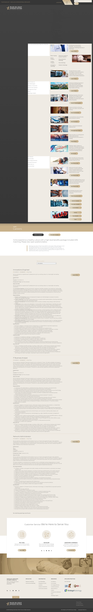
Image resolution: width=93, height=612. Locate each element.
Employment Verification (56, 591)
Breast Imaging (57, 14)
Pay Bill (67, 2)
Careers (52, 590)
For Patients (55, 32)
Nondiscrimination (79, 605)
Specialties (52, 9)
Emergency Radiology (59, 16)
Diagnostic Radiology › (44, 44)
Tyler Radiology (5, 2)
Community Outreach (57, 26)
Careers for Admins (58, 38)
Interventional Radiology (57, 10)
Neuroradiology (57, 19)
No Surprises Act (79, 603)
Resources (52, 31)
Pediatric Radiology (58, 21)
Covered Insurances (56, 36)
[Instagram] (51, 550)
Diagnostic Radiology (57, 11)
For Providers (55, 33)
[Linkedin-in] (41, 550)
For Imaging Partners (57, 35)
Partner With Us (54, 588)
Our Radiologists (56, 24)
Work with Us (55, 37)
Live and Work (57, 40)
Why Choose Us (55, 23)
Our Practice (53, 22)
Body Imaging (57, 12)
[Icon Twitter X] (44, 550)
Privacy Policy (78, 602)
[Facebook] (46, 550)
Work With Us (31, 164)
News (53, 29)
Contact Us (52, 42)
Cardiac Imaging (58, 15)
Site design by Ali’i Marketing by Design (68, 609)
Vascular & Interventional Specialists (20, 2)
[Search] (76, 3)
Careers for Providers (58, 39)
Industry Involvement (57, 25)
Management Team (56, 28)
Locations (58, 2)
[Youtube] (48, 550)
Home (14, 226)
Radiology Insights (56, 30)
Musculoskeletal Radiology (60, 18)
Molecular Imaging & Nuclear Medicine (62, 17)
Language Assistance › (82, 609)
